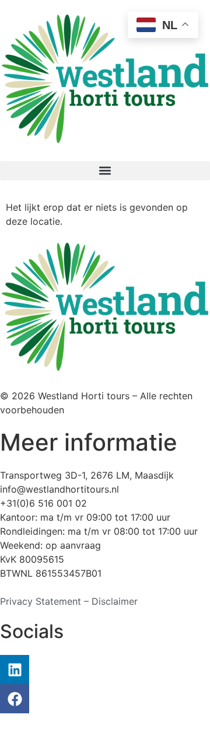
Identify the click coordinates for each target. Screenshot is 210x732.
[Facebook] (14, 698)
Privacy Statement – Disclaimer (69, 601)
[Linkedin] (14, 669)
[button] (105, 170)
